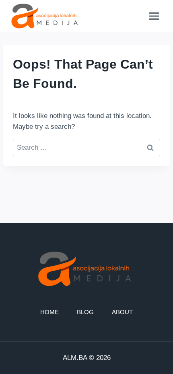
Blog (85, 312)
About (122, 312)
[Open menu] (153, 16)
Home (49, 312)
